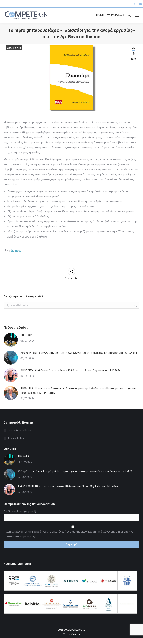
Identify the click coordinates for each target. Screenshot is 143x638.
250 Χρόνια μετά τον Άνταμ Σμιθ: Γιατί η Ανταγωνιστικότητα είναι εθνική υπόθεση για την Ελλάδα (78, 352)
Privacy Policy (16, 438)
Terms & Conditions (19, 430)
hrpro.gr (16, 250)
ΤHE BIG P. (26, 335)
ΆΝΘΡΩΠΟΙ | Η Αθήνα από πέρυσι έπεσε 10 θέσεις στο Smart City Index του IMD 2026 (70, 370)
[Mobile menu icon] (136, 15)
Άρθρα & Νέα (14, 48)
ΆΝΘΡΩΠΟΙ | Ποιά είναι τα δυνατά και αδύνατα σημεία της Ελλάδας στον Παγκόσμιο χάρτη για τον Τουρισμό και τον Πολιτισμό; (78, 390)
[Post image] (11, 340)
